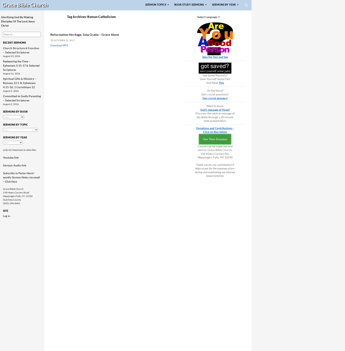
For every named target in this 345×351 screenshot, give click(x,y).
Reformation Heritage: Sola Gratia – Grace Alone (84, 34)
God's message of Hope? (215, 109)
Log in (6, 216)
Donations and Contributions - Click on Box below (215, 130)
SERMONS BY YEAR (224, 4)
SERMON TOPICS (155, 4)
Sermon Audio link (14, 165)
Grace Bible (25, 4)
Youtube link (11, 157)
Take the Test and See (215, 57)
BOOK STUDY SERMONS (189, 4)
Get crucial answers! (215, 98)
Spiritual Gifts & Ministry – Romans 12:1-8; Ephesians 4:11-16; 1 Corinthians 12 (19, 83)
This (221, 82)
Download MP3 (59, 45)
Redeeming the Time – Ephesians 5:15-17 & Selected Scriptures (21, 65)
